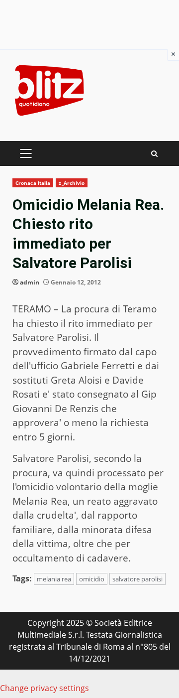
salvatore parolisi (137, 578)
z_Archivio (72, 182)
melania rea (54, 578)
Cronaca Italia (32, 182)
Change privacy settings (44, 688)
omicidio (91, 578)
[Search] (154, 153)
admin (29, 282)
